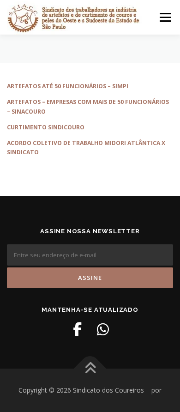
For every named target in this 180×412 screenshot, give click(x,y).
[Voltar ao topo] (90, 368)
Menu (164, 17)
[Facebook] (77, 329)
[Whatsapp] (103, 329)
